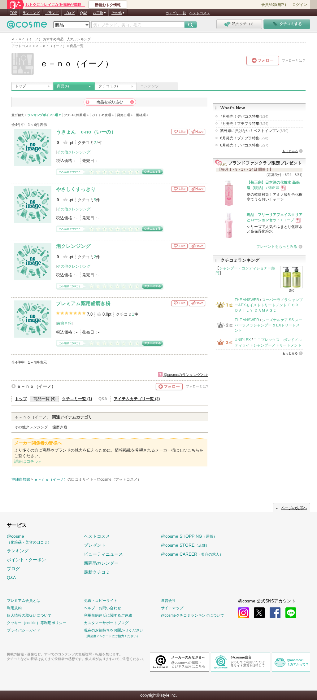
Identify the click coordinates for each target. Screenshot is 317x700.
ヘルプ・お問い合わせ (102, 608)
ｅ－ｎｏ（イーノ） (36, 386)
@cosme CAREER (192, 554)
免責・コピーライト (100, 600)
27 (96, 142)
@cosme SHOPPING (189, 536)
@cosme (29, 539)
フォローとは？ (294, 60)
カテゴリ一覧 (176, 13)
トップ (20, 86)
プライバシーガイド (23, 630)
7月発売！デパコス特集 (244, 116)
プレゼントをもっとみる (276, 246)
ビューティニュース (103, 554)
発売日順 (124, 115)
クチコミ (108, 86)
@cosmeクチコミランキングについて (192, 615)
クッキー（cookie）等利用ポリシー (36, 623)
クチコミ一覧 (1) (77, 398)
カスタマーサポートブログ (106, 623)
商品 (63, 86)
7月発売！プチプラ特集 (244, 123)
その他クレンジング (73, 152)
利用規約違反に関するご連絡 (108, 615)
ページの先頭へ (294, 508)
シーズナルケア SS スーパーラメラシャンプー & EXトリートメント (268, 325)
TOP (13, 13)
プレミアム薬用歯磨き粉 (83, 303)
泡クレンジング (73, 246)
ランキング (31, 13)
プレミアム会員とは (23, 600)
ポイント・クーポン (26, 559)
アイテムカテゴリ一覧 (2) (137, 398)
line (290, 612)
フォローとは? (197, 386)
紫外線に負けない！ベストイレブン (254, 131)
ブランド (52, 13)
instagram (243, 612)
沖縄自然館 (20, 479)
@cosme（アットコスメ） (119, 479)
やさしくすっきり (76, 189)
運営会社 (168, 600)
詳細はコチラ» (27, 461)
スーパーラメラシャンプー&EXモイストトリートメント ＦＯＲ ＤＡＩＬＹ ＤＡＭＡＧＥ (269, 305)
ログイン (299, 4)
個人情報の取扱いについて (29, 615)
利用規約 (14, 608)
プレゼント (95, 545)
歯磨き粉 (64, 323)
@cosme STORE (185, 545)
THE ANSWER (247, 300)
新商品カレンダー (101, 563)
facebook (275, 612)
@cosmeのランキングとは (185, 375)
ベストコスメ (199, 13)
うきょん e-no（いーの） (86, 131)
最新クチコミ (97, 572)
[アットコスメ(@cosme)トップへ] (27, 26)
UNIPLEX (243, 340)
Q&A (83, 13)
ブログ (69, 13)
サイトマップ (172, 608)
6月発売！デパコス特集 (244, 145)
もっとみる (290, 151)
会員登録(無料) (273, 4)
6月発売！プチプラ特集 (244, 138)
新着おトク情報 (108, 5)
